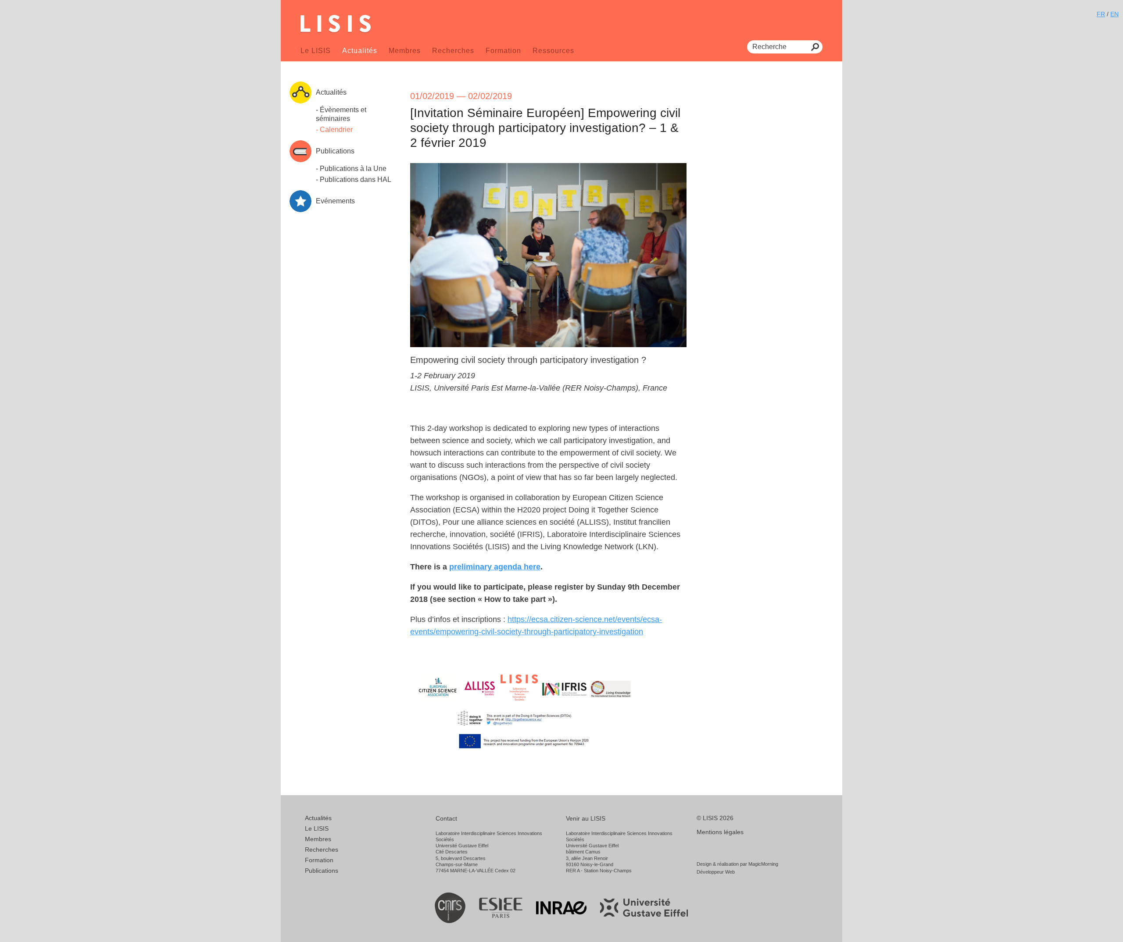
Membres (405, 50)
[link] (494, 566)
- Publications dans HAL (353, 179)
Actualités (359, 50)
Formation (503, 50)
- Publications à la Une (351, 168)
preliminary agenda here (494, 566)
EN (1114, 14)
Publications (321, 870)
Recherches (453, 50)
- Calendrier (334, 129)
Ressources (553, 50)
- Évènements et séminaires (341, 114)
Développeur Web (716, 871)
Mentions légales (720, 831)
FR (1101, 14)
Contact (446, 818)
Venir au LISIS (585, 818)
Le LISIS (315, 50)
